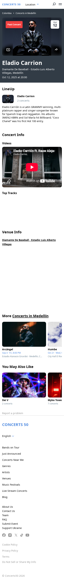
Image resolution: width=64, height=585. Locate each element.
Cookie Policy (9, 544)
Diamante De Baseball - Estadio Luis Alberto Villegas (29, 242)
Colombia (7, 13)
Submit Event (10, 523)
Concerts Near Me (13, 460)
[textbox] (8, 436)
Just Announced (11, 453)
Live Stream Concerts (14, 490)
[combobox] (32, 4)
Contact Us (8, 511)
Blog (4, 497)
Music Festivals (11, 484)
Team (5, 515)
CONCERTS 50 (11, 4)
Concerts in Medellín (26, 13)
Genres (6, 466)
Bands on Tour (10, 447)
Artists (6, 472)
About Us (7, 506)
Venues (6, 478)
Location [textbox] (30, 4)
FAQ (4, 519)
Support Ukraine (12, 528)
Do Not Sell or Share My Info (19, 562)
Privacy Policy (10, 550)
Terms (5, 556)
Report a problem (12, 413)
